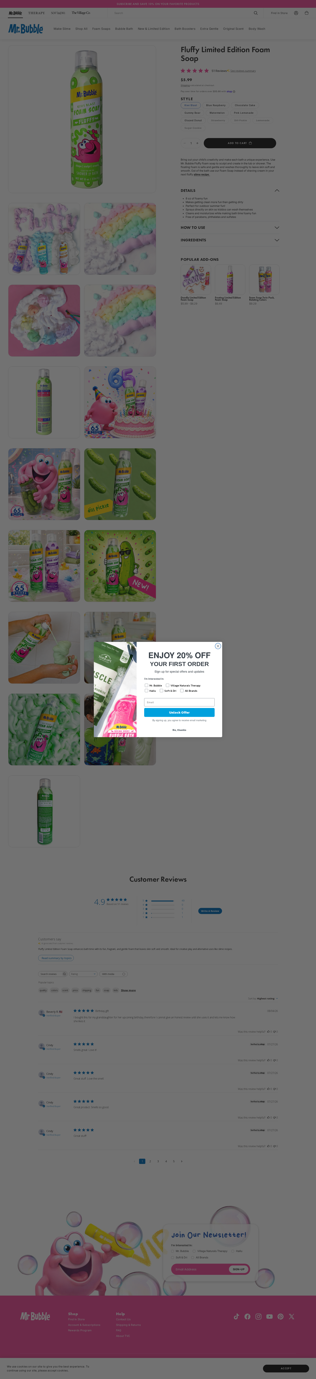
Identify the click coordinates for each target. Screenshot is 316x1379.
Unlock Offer (179, 712)
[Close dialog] (218, 646)
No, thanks (179, 730)
